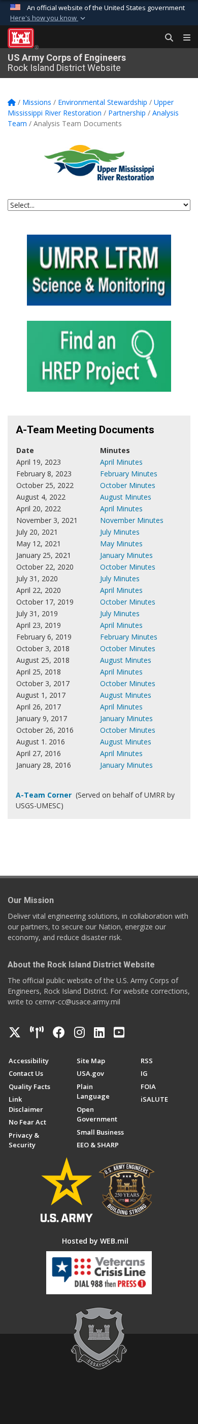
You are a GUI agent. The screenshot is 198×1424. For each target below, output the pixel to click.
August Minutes (125, 497)
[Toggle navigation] (182, 38)
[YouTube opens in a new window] (119, 1032)
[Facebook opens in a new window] (59, 1032)
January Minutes (126, 555)
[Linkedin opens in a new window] (99, 1032)
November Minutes (131, 520)
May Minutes (121, 543)
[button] (48, 18)
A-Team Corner (45, 795)
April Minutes (121, 462)
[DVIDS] (37, 1032)
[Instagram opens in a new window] (79, 1032)
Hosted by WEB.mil (95, 1241)
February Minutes (128, 473)
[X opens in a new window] (15, 1032)
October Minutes (127, 485)
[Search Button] (165, 38)
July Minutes (120, 532)
